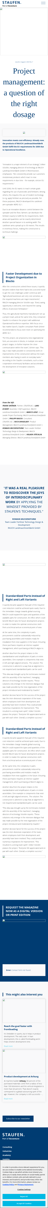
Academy (7, 1155)
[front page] (12, 3)
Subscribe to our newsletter (18, 1118)
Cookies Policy (8, 1184)
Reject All (24, 1196)
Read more (8, 1046)
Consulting (7, 1147)
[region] (24, 1184)
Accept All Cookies (24, 1203)
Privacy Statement (25, 1184)
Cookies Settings (23, 1189)
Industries (7, 1151)
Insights (6, 1159)
